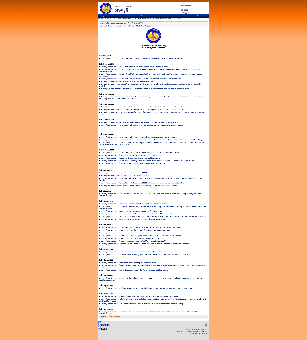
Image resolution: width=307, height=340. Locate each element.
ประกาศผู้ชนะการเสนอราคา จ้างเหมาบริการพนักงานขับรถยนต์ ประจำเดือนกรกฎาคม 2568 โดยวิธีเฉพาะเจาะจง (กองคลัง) (139, 185)
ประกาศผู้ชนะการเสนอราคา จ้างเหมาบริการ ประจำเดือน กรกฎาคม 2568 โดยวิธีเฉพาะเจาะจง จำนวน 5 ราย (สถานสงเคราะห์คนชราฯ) (142, 125)
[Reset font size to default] (186, 14)
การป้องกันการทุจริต (156, 16)
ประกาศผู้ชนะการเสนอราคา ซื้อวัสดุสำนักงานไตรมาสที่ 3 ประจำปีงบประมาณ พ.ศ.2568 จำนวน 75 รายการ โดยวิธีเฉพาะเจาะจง (140, 214)
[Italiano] (188, 5)
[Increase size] (183, 12)
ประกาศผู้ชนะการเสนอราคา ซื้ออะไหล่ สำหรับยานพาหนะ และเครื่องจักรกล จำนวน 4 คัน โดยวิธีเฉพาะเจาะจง (134, 66)
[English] (182, 5)
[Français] (190, 5)
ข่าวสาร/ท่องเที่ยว (131, 16)
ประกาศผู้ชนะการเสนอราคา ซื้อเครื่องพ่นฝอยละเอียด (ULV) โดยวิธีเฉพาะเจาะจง (126, 175)
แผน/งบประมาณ (170, 16)
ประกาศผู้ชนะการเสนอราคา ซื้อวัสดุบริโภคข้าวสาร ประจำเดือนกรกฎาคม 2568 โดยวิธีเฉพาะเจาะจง (132, 155)
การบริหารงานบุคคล (116, 16)
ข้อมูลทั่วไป (104, 16)
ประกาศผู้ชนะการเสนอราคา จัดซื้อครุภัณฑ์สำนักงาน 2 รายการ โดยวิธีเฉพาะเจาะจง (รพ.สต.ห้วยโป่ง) (132, 238)
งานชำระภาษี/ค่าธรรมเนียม (185, 16)
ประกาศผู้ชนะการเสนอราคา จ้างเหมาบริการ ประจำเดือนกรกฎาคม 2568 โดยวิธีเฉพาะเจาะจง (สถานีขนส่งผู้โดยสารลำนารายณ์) (141, 78)
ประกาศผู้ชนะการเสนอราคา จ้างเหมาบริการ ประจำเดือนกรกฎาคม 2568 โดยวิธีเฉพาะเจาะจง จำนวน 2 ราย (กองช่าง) (137, 173)
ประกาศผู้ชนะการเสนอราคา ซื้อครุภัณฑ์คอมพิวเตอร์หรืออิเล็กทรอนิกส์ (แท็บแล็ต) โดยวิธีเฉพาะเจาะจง (133, 219)
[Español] (184, 5)
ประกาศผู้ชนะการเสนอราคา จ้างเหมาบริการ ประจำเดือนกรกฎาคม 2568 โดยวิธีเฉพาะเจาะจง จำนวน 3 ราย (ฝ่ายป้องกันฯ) (139, 137)
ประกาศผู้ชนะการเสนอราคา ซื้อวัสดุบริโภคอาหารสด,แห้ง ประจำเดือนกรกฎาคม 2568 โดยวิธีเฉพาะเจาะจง (134, 163)
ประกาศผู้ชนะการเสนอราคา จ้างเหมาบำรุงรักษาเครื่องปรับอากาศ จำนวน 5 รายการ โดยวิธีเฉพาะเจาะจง (133, 252)
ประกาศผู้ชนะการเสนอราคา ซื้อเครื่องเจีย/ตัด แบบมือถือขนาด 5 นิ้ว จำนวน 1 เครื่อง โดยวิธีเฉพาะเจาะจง (133, 204)
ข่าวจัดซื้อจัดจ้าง (128, 19)
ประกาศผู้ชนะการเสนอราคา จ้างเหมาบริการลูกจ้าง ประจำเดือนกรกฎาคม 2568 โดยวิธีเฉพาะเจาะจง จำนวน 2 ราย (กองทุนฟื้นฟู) (141, 152)
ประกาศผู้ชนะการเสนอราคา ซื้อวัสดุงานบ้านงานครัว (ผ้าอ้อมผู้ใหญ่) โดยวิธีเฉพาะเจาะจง (128, 263)
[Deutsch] (186, 5)
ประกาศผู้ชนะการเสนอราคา (142, 19)
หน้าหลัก (100, 19)
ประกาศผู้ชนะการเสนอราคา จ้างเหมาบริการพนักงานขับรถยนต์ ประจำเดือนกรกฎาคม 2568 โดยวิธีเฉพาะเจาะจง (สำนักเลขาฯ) (140, 122)
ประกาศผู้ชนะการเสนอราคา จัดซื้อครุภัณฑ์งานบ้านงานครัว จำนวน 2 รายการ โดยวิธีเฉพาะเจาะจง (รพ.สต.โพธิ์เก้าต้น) (137, 233)
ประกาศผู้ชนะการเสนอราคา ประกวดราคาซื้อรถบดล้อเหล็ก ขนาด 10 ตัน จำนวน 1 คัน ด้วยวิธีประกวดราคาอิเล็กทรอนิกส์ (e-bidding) (142, 304)
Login (104, 329)
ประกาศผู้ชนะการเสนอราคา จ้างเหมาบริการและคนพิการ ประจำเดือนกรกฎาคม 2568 (127, 81)
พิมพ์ (142, 26)
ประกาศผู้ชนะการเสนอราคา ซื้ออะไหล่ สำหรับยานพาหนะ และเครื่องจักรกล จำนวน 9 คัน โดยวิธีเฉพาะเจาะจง (134, 270)
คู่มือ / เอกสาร (143, 16)
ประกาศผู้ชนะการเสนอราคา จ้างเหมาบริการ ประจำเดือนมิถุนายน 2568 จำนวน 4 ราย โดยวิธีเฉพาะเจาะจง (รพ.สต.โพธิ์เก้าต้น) (140, 227)
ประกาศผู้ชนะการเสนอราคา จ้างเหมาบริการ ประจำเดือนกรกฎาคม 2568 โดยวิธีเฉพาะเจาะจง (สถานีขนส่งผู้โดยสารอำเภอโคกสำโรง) (142, 58)
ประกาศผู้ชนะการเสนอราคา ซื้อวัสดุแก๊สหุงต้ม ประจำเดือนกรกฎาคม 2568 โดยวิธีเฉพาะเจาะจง (130, 158)
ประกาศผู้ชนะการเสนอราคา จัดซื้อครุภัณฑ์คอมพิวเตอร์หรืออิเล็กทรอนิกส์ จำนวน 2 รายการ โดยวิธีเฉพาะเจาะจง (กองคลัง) (139, 296)
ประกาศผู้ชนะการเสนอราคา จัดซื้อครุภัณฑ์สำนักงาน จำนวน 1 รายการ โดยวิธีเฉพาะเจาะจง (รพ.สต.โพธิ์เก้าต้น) (135, 230)
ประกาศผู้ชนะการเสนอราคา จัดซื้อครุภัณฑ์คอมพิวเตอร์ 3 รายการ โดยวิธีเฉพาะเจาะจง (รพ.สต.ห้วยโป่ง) (133, 241)
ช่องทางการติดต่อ (201, 16)
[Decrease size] (188, 12)
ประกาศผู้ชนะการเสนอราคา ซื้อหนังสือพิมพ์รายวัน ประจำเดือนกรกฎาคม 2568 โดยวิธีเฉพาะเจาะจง (132, 211)
